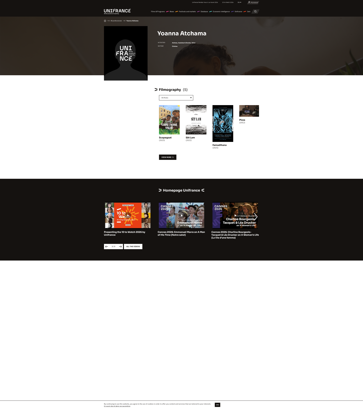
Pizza (242, 120)
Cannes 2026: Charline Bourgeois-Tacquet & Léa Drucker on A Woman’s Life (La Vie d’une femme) (181, 235)
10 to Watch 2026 (227, 2)
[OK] (217, 405)
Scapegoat (165, 137)
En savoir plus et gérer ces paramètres (117, 406)
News (172, 11)
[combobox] (176, 97)
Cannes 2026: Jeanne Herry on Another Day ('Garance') (234, 233)
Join (248, 11)
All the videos (133, 246)
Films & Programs (158, 11)
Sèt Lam (190, 137)
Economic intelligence (221, 11)
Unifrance (238, 11)
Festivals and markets (187, 11)
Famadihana (220, 145)
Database (204, 11)
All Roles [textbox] (164, 98)
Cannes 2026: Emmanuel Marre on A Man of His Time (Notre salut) (127, 233)
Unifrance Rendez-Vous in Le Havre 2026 (205, 2)
